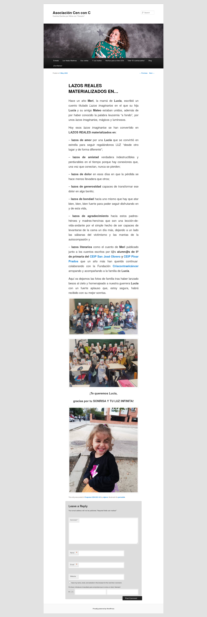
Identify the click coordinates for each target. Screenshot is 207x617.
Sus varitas (84, 60)
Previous (143, 73)
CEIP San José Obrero (105, 256)
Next (151, 73)
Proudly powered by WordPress (103, 609)
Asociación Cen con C (72, 12)
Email (73, 564)
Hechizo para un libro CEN (114, 60)
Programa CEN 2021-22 (93, 497)
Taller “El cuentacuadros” (136, 60)
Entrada (56, 60)
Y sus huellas (97, 60)
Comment (74, 520)
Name (73, 553)
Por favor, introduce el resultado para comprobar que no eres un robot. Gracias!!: (95, 587)
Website (73, 576)
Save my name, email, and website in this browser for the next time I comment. (96, 583)
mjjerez (105, 497)
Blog (150, 60)
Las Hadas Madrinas (70, 60)
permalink (121, 497)
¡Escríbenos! (57, 66)
